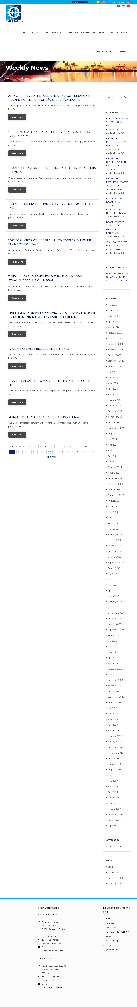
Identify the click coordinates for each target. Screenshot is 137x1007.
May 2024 (113, 450)
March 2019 (114, 797)
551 (92, 452)
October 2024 (114, 422)
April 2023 (113, 523)
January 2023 (114, 540)
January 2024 (114, 472)
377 (85, 446)
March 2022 (114, 596)
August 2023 (114, 500)
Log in (110, 866)
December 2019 (115, 747)
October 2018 (114, 820)
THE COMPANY (54, 32)
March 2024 (114, 461)
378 (93, 446)
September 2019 (116, 764)
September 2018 (116, 825)
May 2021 (113, 652)
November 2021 (115, 618)
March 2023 (114, 528)
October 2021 (114, 624)
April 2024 (113, 456)
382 (34, 452)
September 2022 (116, 562)
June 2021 (113, 646)
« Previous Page (17, 446)
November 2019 (115, 752)
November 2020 (115, 685)
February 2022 (115, 601)
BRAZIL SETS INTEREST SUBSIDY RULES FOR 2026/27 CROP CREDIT (116, 144)
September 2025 (116, 360)
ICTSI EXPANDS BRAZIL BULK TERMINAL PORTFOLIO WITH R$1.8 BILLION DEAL (116, 205)
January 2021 (114, 674)
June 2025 (113, 377)
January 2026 (114, 338)
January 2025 (114, 405)
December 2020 (115, 680)
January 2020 (114, 741)
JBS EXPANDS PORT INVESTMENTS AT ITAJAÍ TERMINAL (116, 246)
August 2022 (114, 568)
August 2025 (114, 366)
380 (19, 452)
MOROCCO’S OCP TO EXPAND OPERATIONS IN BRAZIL (45, 417)
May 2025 (113, 383)
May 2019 (113, 786)
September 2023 (116, 495)
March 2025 (114, 394)
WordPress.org (115, 883)
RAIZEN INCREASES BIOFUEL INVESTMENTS (38, 348)
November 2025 (115, 349)
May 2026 (113, 316)
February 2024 (115, 467)
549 (77, 452)
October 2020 (114, 691)
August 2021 (114, 635)
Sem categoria (114, 846)
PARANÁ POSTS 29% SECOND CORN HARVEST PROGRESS (117, 124)
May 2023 (113, 517)
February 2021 (115, 668)
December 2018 (115, 814)
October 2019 (114, 758)
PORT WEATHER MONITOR (80, 32)
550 (85, 452)
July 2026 (112, 304)
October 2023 (114, 489)
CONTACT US (124, 51)
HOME (23, 32)
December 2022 (115, 545)
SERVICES (36, 32)
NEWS (102, 32)
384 (49, 452)
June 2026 (113, 310)
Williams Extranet (79, 2)
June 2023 (113, 512)
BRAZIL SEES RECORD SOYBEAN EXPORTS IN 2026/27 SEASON (117, 164)
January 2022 (114, 607)
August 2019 (114, 769)
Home (9, 78)
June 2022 (113, 579)
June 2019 (113, 780)
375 (70, 446)
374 (63, 446)
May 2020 (113, 719)
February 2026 (115, 332)
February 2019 (115, 803)
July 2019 (112, 775)
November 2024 (115, 416)
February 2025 (115, 400)
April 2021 (113, 657)
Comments (115, 878)
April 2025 (113, 388)
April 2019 (113, 792)
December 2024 (115, 411)
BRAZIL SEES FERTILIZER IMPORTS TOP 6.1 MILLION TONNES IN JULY (117, 184)
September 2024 (116, 428)
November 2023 (115, 484)
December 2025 (115, 344)
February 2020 (115, 736)
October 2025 (114, 355)
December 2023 (115, 478)
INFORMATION (104, 51)
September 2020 (116, 696)
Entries (113, 872)
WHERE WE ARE (119, 32)
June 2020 (113, 713)
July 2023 (112, 506)
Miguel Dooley (113, 273)
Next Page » (52, 457)
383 (42, 452)
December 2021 (115, 612)
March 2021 (114, 663)
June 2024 (113, 444)
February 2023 (115, 534)
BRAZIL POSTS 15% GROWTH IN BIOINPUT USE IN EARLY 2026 (116, 227)
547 (62, 452)
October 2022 (114, 556)
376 (78, 446)
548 (70, 452)
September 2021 (116, 629)
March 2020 (114, 730)
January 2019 (114, 808)
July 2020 (112, 708)
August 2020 (114, 702)
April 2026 (113, 321)
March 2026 (114, 327)
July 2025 (112, 372)
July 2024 (112, 439)
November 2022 (115, 551)
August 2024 (114, 433)
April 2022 (113, 590)
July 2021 (112, 640)
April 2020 (113, 724)
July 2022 (112, 573)
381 (27, 452)
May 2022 (113, 584)
